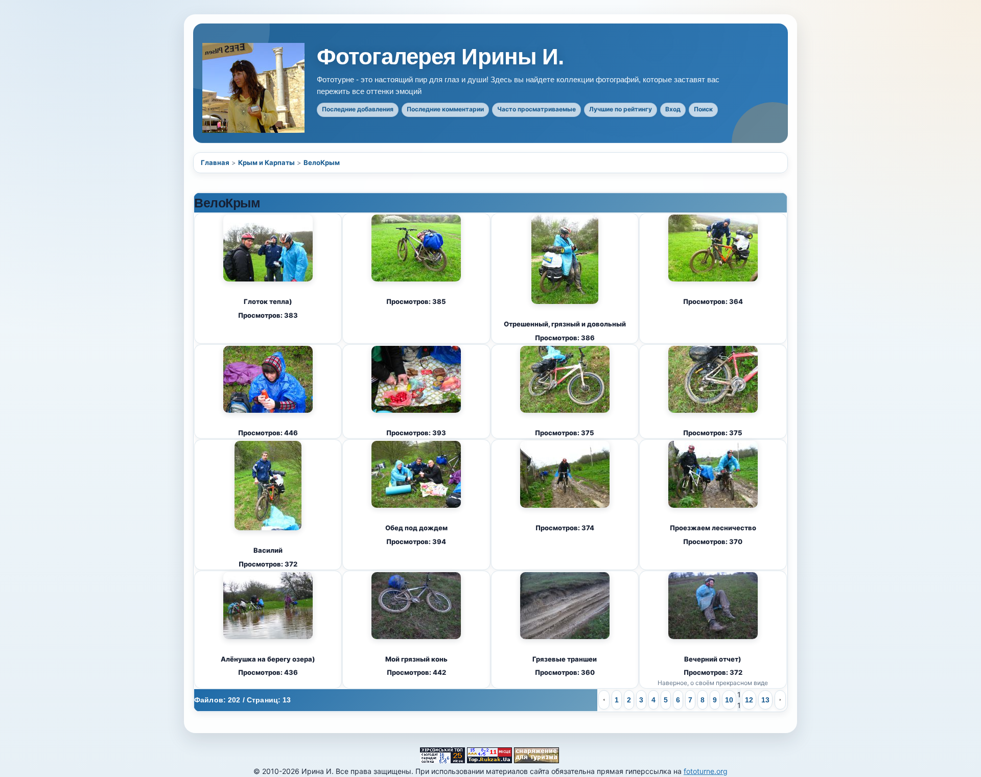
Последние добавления (357, 109)
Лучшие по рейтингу (620, 109)
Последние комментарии (445, 109)
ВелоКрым (321, 162)
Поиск (703, 109)
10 (729, 700)
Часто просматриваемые (536, 109)
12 (749, 700)
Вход (673, 109)
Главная (215, 162)
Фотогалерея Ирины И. (440, 56)
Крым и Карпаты (266, 162)
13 (765, 700)
